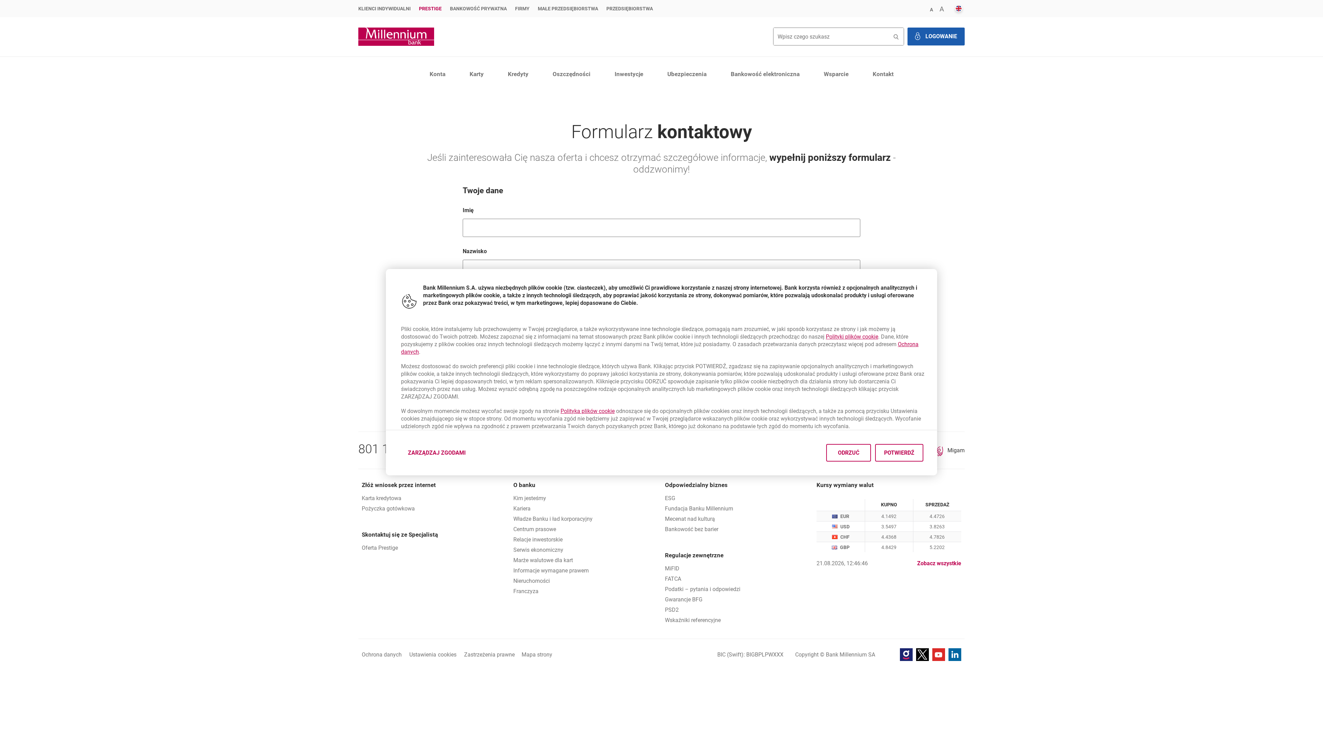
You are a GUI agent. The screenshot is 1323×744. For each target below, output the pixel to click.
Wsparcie (836, 74)
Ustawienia (433, 654)
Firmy (522, 8)
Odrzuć (848, 452)
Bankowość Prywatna (478, 8)
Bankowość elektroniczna (765, 74)
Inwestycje (629, 74)
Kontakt (883, 74)
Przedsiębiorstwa (629, 8)
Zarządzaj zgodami (441, 454)
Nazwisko (505, 251)
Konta (437, 74)
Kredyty (518, 74)
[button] (931, 9)
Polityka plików (588, 411)
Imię (498, 210)
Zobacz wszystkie (939, 563)
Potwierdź (899, 452)
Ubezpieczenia (687, 74)
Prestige (430, 8)
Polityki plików (852, 336)
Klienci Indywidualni (384, 8)
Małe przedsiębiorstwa (568, 8)
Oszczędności (572, 74)
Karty (477, 74)
